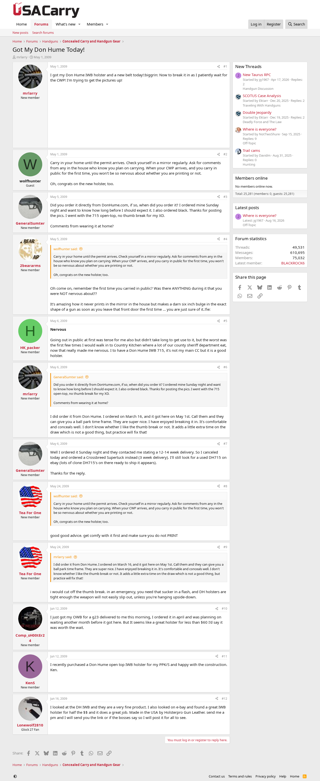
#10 (224, 608)
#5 (225, 321)
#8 (225, 486)
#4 (225, 239)
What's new (66, 24)
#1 (225, 66)
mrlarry (22, 57)
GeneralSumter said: (69, 377)
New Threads (248, 66)
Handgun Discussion (258, 88)
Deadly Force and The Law (262, 122)
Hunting (249, 164)
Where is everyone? (259, 129)
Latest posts (247, 207)
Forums (41, 24)
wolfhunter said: (66, 249)
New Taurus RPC (257, 74)
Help (282, 776)
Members (95, 24)
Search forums (43, 32)
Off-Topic (249, 143)
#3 (225, 197)
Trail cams (251, 150)
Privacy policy (266, 776)
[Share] (218, 67)
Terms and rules (240, 776)
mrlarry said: (63, 557)
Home (21, 24)
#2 (225, 154)
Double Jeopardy (257, 112)
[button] (79, 24)
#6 (225, 367)
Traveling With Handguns (261, 105)
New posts (20, 32)
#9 (225, 547)
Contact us (217, 776)
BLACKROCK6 (293, 262)
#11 (224, 656)
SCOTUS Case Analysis (262, 95)
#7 (225, 444)
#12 (224, 698)
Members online (251, 178)
